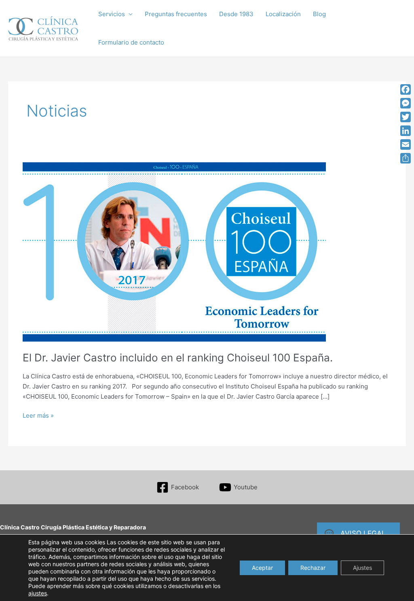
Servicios (111, 14)
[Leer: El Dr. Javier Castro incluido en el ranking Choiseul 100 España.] (174, 251)
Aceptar (262, 567)
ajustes (37, 593)
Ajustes (362, 567)
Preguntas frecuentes (176, 14)
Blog (319, 14)
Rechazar (312, 567)
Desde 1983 (236, 14)
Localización (283, 14)
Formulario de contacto (131, 42)
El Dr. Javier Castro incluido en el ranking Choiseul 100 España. (178, 357)
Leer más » (38, 416)
